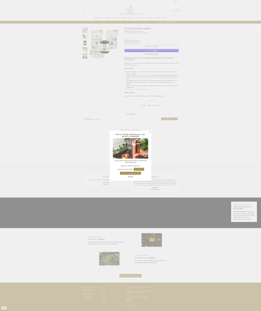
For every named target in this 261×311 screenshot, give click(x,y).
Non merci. (130, 176)
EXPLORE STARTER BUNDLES (130, 173)
